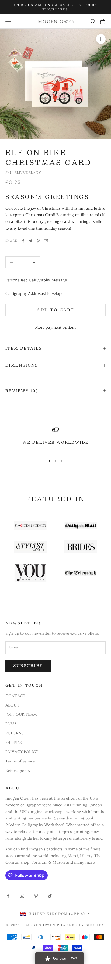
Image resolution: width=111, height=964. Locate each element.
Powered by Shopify (81, 924)
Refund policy (17, 770)
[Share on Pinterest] (38, 241)
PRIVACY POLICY (21, 752)
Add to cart (55, 309)
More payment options (55, 327)
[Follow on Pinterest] (36, 895)
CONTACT (15, 696)
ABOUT (12, 705)
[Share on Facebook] (23, 241)
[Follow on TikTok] (50, 895)
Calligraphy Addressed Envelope (34, 293)
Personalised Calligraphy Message (36, 280)
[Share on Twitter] (31, 241)
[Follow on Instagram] (22, 895)
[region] (55, 439)
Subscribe (28, 665)
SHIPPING (14, 742)
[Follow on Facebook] (8, 895)
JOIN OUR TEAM (21, 714)
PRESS (10, 724)
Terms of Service (20, 761)
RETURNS (14, 733)
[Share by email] (46, 241)
